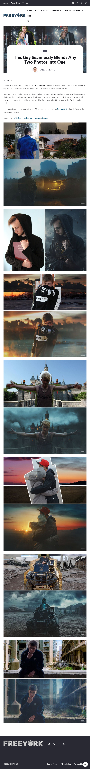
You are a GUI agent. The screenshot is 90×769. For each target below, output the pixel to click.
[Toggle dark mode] (85, 764)
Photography (72, 10)
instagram (28, 118)
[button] (28, 21)
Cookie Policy (52, 764)
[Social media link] (73, 3)
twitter (19, 118)
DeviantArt (62, 109)
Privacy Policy (66, 764)
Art (43, 10)
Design (55, 10)
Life (29, 16)
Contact (25, 3)
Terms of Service (80, 764)
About (6, 3)
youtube (37, 118)
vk (14, 118)
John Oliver (52, 70)
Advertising (15, 3)
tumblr (45, 118)
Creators (32, 10)
